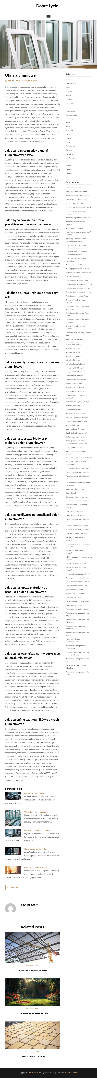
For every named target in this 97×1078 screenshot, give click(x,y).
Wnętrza (69, 169)
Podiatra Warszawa (73, 406)
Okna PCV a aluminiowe (34, 793)
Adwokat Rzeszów (73, 360)
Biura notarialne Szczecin (75, 203)
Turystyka (70, 154)
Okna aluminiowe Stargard (35, 867)
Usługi (68, 166)
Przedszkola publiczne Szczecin (78, 218)
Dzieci (68, 87)
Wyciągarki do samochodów (76, 199)
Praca (68, 123)
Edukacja (69, 91)
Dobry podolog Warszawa (76, 429)
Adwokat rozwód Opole (75, 387)
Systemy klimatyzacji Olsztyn (77, 525)
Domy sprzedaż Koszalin (75, 489)
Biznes (68, 80)
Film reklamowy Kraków (75, 391)
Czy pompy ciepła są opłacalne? (78, 497)
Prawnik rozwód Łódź (74, 597)
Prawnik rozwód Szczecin (75, 605)
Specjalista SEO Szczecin (75, 372)
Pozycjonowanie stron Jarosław (78, 195)
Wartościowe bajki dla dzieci (76, 192)
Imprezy (69, 99)
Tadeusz (10, 81)
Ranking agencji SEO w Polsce (77, 265)
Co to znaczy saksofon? (75, 437)
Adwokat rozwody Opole (75, 593)
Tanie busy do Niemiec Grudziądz (78, 288)
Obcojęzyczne (71, 119)
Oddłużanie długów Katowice (77, 468)
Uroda (68, 162)
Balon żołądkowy (72, 425)
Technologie (70, 146)
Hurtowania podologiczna (76, 413)
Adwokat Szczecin (73, 348)
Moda (68, 107)
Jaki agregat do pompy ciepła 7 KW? (32, 1013)
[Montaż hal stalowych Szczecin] (32, 946)
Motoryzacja (70, 111)
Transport (70, 150)
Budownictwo (12, 887)
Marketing (70, 103)
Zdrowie (69, 173)
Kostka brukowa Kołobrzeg (32, 1056)
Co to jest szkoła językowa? (76, 533)
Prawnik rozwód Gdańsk (75, 589)
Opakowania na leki (73, 188)
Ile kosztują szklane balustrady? (78, 574)
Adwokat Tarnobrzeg (74, 356)
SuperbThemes (71, 1072)
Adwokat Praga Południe (75, 364)
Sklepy (68, 138)
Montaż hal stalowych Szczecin (32, 970)
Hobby (68, 95)
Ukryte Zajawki (71, 158)
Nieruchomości (71, 115)
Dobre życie (47, 5)
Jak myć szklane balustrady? (76, 563)
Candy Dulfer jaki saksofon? (76, 433)
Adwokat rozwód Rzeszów (76, 379)
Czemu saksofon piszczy (75, 447)
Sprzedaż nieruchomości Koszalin (78, 501)
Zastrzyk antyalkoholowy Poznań (78, 207)
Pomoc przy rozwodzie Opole (77, 609)
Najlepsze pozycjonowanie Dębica (79, 458)
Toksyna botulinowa (73, 276)
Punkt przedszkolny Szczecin (77, 515)
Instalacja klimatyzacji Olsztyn (77, 402)
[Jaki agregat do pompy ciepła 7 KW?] (32, 991)
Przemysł (69, 130)
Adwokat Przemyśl (73, 352)
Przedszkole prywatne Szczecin (78, 472)
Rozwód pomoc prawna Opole (77, 601)
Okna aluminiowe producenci (37, 830)
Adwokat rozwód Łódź (74, 383)
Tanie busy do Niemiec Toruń (77, 280)
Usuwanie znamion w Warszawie (78, 272)
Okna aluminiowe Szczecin (36, 812)
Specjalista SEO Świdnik (75, 368)
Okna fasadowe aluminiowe (36, 849)
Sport (68, 142)
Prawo (68, 126)
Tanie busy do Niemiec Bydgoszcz (79, 284)
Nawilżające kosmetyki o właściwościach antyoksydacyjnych (75, 341)
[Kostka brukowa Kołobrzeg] (32, 1034)
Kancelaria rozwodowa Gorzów (78, 582)
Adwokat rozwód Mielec (75, 376)
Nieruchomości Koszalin (75, 228)
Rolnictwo (70, 134)
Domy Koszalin (71, 493)
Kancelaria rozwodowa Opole (77, 585)
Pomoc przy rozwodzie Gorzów (78, 578)
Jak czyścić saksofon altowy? (77, 417)
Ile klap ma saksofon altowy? (77, 421)
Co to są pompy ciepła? (75, 511)
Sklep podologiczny (73, 409)
